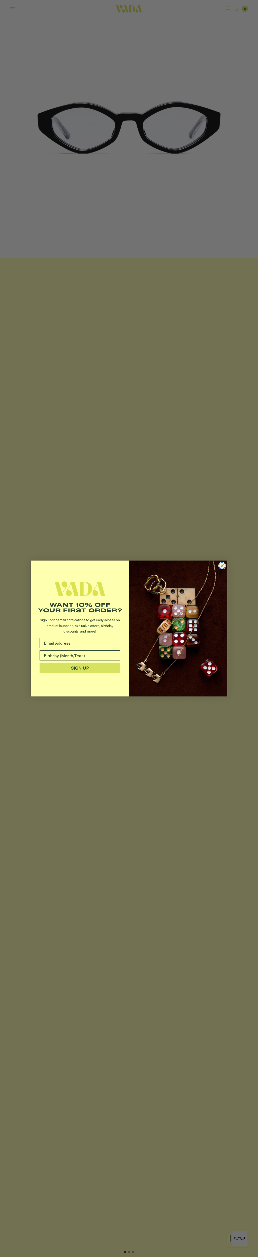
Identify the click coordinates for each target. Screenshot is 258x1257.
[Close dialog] (222, 566)
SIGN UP (80, 668)
